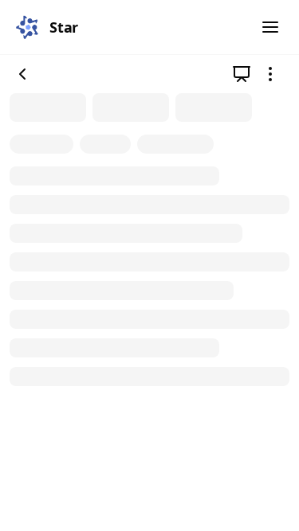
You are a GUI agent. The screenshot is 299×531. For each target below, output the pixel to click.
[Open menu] (270, 27)
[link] (241, 74)
